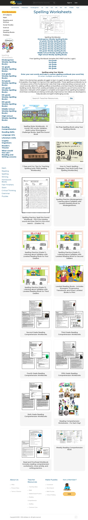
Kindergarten (35, 7)
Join (69, 494)
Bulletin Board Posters (35, 493)
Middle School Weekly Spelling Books (9, 111)
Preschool (25, 7)
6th (66, 7)
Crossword (50, 484)
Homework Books (6, 181)
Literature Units (9, 138)
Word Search (50, 488)
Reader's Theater (6, 147)
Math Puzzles (50, 491)
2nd (47, 7)
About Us (14, 480)
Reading (5, 171)
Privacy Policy (15, 488)
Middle (71, 7)
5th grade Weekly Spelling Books (9, 97)
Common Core (33, 507)
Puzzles (5, 196)
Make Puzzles (51, 480)
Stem (4, 188)
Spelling (5, 174)
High (77, 7)
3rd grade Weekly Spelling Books (9, 83)
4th (56, 7)
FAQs (12, 484)
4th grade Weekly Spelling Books (9, 90)
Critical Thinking (9, 190)
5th (61, 7)
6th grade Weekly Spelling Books (9, 104)
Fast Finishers (8, 185)
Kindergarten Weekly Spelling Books (9, 62)
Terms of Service (16, 491)
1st (42, 7)
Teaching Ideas (33, 487)
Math (4, 168)
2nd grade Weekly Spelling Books (9, 76)
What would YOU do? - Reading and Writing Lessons (9, 154)
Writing (5, 177)
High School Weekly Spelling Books (9, 118)
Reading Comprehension (9, 128)
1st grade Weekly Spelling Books (9, 69)
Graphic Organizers (7, 142)
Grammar (6, 193)
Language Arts (8, 135)
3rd (52, 7)
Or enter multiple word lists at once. (52, 76)
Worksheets (15, 7)
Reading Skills (8, 132)
